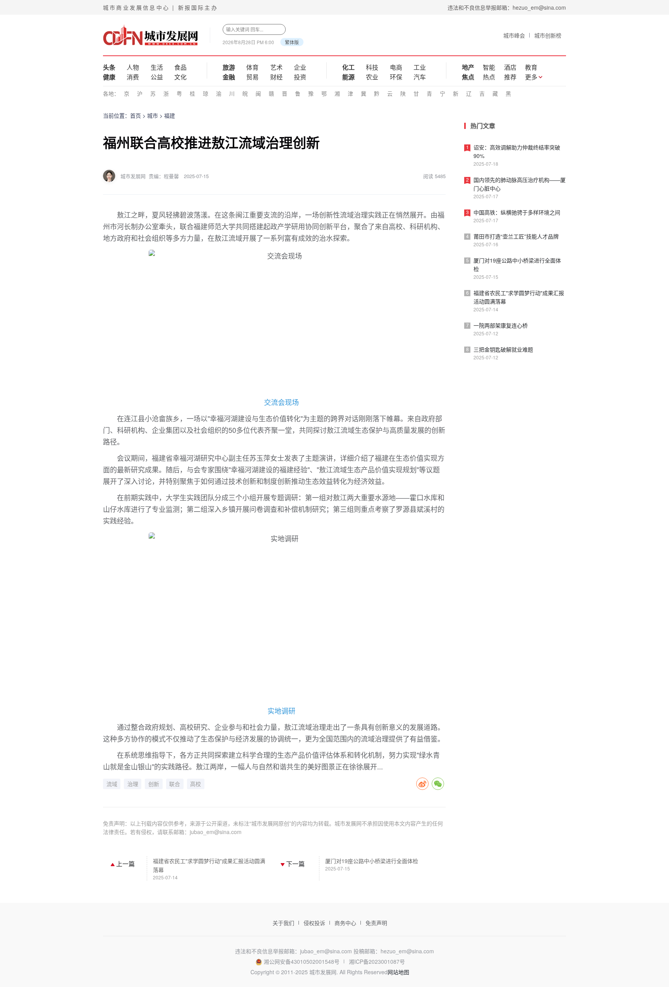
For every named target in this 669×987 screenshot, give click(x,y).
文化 (180, 76)
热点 (489, 76)
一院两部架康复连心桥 (500, 325)
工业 (419, 67)
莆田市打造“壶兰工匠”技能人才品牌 (516, 236)
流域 (111, 784)
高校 (195, 784)
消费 (133, 76)
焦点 (468, 76)
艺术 (276, 67)
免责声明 (376, 923)
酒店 (510, 67)
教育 (531, 67)
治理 (132, 784)
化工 (348, 67)
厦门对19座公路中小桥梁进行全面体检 (371, 861)
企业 (300, 67)
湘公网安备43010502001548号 (302, 961)
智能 (489, 67)
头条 (109, 67)
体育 (252, 67)
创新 (153, 784)
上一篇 (125, 863)
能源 (348, 76)
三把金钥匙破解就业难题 (503, 349)
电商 (396, 67)
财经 (276, 76)
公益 (157, 76)
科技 (372, 67)
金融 (229, 76)
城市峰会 (514, 35)
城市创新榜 (547, 35)
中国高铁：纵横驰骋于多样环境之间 (516, 212)
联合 (174, 784)
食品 (180, 67)
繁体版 (292, 42)
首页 (135, 115)
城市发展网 (133, 176)
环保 (396, 76)
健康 (109, 76)
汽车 (419, 76)
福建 (169, 115)
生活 (157, 67)
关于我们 (283, 923)
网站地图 (398, 972)
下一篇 (295, 863)
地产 (468, 67)
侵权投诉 (314, 923)
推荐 (510, 76)
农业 (372, 76)
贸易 (252, 76)
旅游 (229, 67)
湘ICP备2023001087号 (377, 961)
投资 (300, 76)
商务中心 (345, 923)
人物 (133, 67)
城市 (152, 115)
